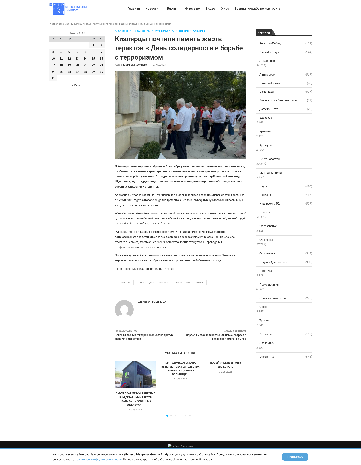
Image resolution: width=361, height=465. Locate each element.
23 (101, 65)
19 (69, 65)
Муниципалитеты (270, 172)
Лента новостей (269, 158)
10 (53, 58)
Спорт (263, 306)
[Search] (310, 8)
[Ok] (304, 8)
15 (93, 58)
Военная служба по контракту (257, 8)
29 (93, 71)
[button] (120, 388)
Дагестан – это (285, 109)
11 (61, 58)
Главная (134, 8)
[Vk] (297, 8)
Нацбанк (285, 194)
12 (69, 58)
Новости (152, 8)
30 (101, 71)
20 (77, 65)
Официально (285, 253)
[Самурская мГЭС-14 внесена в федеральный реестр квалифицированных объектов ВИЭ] (135, 374)
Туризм (264, 320)
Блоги (171, 8)
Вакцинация (285, 91)
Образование (268, 226)
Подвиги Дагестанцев (285, 262)
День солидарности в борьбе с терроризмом (164, 282)
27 (77, 71)
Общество (266, 239)
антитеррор (124, 282)
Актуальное (267, 60)
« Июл (76, 85)
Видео (210, 8)
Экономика (266, 342)
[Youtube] (293, 8)
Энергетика (285, 356)
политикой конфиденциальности (98, 459)
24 (53, 71)
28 (85, 71)
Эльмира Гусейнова (135, 64)
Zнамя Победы (285, 52)
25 (61, 71)
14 (85, 58)
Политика (265, 270)
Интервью (192, 8)
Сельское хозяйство (285, 298)
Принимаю (295, 456)
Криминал (265, 131)
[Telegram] (301, 8)
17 (53, 65)
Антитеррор (285, 74)
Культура (265, 145)
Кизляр (200, 282)
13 (77, 58)
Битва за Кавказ (285, 83)
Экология (285, 334)
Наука (285, 186)
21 (85, 65)
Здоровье (265, 117)
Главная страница (59, 23)
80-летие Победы (285, 43)
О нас (225, 8)
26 (69, 71)
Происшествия (269, 284)
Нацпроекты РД (285, 203)
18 (61, 65)
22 (93, 65)
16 (101, 58)
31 (53, 78)
